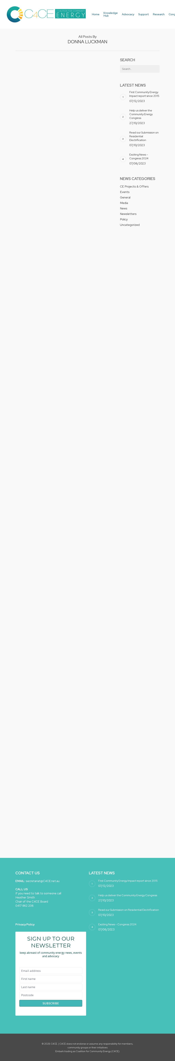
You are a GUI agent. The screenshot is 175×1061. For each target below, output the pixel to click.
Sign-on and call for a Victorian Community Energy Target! (34, 392)
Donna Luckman (29, 92)
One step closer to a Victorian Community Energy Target (34, 81)
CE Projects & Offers (134, 186)
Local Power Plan (31, 635)
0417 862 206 (24, 906)
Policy (47, 165)
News (41, 92)
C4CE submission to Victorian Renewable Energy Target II (34, 577)
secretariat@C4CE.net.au (42, 881)
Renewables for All (32, 809)
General (125, 197)
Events (42, 343)
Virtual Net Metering (34, 751)
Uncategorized (45, 699)
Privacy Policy (25, 924)
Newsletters (128, 214)
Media (124, 203)
